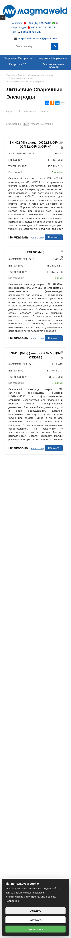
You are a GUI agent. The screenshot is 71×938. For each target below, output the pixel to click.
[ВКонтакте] (47, 103)
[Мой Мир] (57, 103)
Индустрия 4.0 (17, 64)
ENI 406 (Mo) (35, 252)
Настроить (35, 919)
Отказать (35, 910)
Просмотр (53, 237)
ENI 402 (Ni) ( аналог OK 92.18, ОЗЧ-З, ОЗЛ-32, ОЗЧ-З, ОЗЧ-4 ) (35, 144)
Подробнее (12, 900)
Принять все (35, 929)
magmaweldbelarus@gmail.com (37, 38)
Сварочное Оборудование (53, 58)
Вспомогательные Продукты (53, 65)
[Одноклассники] (52, 103)
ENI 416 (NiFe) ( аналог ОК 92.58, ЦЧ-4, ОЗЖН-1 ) (35, 355)
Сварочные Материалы (18, 58)
